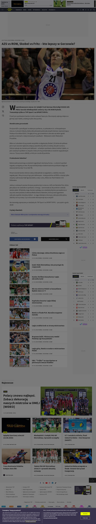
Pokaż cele (85, 518)
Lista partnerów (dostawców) (50, 518)
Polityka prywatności (31, 521)
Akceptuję (85, 513)
